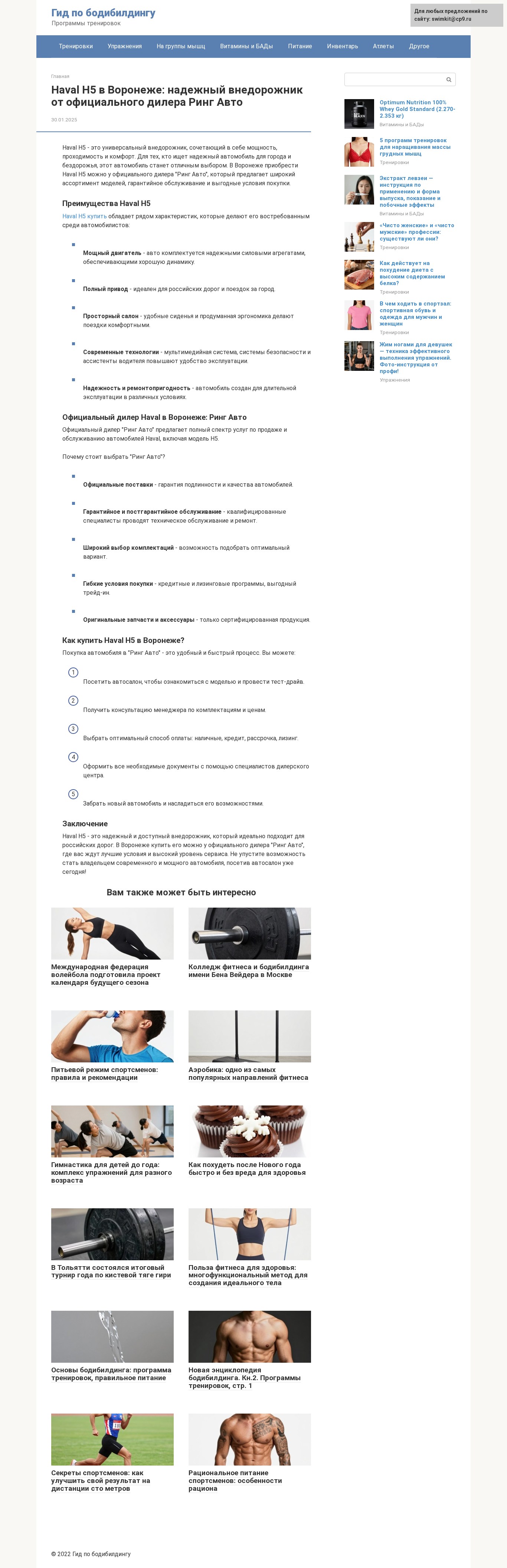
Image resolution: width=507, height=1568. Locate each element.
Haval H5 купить (84, 216)
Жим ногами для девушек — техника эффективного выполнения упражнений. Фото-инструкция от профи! (416, 358)
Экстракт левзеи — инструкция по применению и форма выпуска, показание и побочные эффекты (410, 191)
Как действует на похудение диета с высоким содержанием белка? (412, 273)
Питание (300, 46)
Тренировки (76, 46)
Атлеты (383, 46)
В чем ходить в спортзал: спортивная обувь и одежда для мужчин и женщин (415, 313)
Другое (419, 46)
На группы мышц (181, 46)
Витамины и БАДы (246, 46)
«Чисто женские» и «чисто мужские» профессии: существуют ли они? (417, 232)
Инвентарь (342, 46)
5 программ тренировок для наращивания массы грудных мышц (415, 147)
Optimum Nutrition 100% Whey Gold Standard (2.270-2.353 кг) (417, 109)
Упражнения (125, 46)
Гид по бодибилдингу (104, 13)
